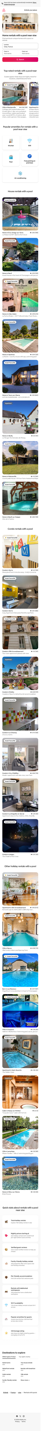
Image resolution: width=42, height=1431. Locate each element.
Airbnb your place (30, 10)
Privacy (17, 1421)
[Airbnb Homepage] (3, 10)
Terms (23, 1421)
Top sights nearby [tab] (24, 1357)
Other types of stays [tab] (9, 1357)
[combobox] (20, 47)
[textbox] (11, 53)
